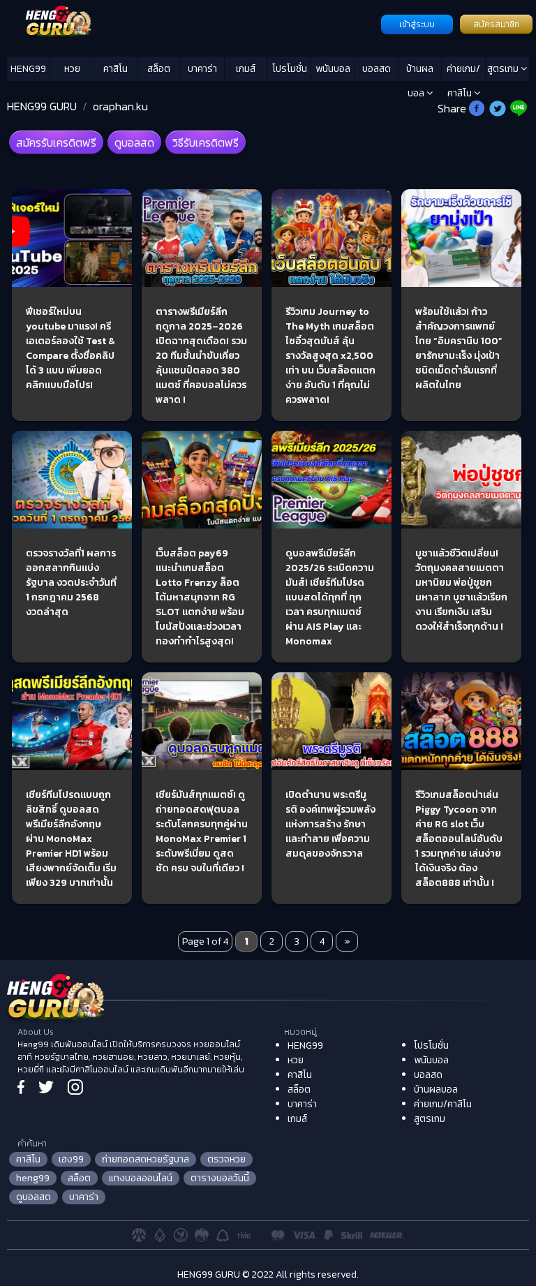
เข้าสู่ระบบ (417, 24)
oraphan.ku (120, 106)
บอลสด (376, 68)
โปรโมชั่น (289, 68)
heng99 (33, 1178)
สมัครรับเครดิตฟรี (56, 142)
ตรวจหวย (226, 1159)
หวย (72, 68)
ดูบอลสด (134, 142)
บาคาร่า (202, 68)
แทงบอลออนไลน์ (140, 1178)
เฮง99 (71, 1159)
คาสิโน (115, 68)
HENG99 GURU (42, 106)
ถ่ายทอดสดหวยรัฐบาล (145, 1159)
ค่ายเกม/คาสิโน (463, 71)
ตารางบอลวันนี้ (220, 1178)
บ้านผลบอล (419, 71)
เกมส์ (245, 68)
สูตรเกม (504, 68)
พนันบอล (332, 68)
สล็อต (158, 68)
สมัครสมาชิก (496, 24)
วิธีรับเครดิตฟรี (205, 142)
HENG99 (28, 68)
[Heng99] (192, 23)
